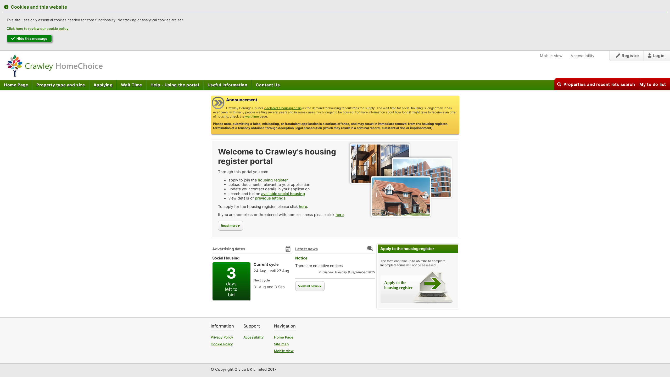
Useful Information (228, 84)
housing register (273, 180)
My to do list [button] (652, 84)
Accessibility (583, 55)
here (303, 206)
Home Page (16, 84)
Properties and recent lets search (599, 84)
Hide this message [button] (31, 38)
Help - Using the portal (174, 84)
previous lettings (270, 198)
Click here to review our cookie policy (38, 28)
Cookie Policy (222, 344)
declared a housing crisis (283, 108)
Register (629, 55)
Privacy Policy (222, 337)
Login (658, 55)
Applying (103, 84)
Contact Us (268, 84)
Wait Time (131, 84)
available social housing (283, 193)
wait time (252, 116)
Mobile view (551, 55)
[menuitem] (16, 85)
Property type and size (60, 84)
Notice (301, 258)
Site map (281, 344)
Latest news (306, 249)
